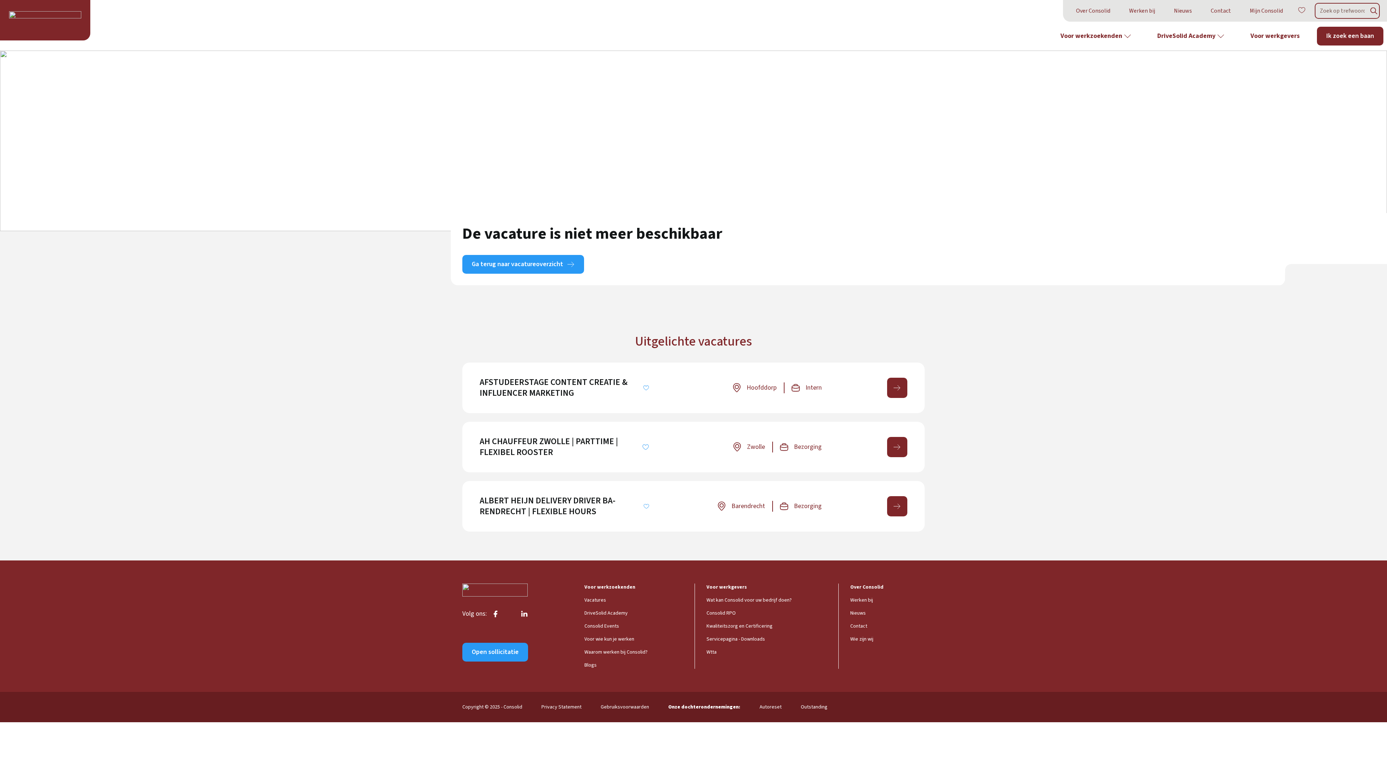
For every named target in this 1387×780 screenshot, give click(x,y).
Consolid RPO (721, 613)
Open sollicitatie (495, 651)
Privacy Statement (561, 707)
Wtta (712, 652)
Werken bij (1142, 11)
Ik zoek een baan (1350, 35)
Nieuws (1183, 11)
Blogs (590, 665)
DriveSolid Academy (1186, 35)
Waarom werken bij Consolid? (616, 652)
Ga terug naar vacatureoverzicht (517, 264)
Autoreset (771, 707)
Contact (1221, 11)
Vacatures (595, 600)
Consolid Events (601, 626)
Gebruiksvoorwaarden (625, 707)
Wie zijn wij (861, 639)
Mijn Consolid (1266, 11)
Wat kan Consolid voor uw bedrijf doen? (749, 600)
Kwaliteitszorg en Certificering (740, 626)
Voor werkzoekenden (1091, 35)
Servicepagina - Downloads (736, 639)
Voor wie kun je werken (609, 639)
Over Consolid (1093, 11)
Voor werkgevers (1275, 35)
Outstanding (814, 707)
